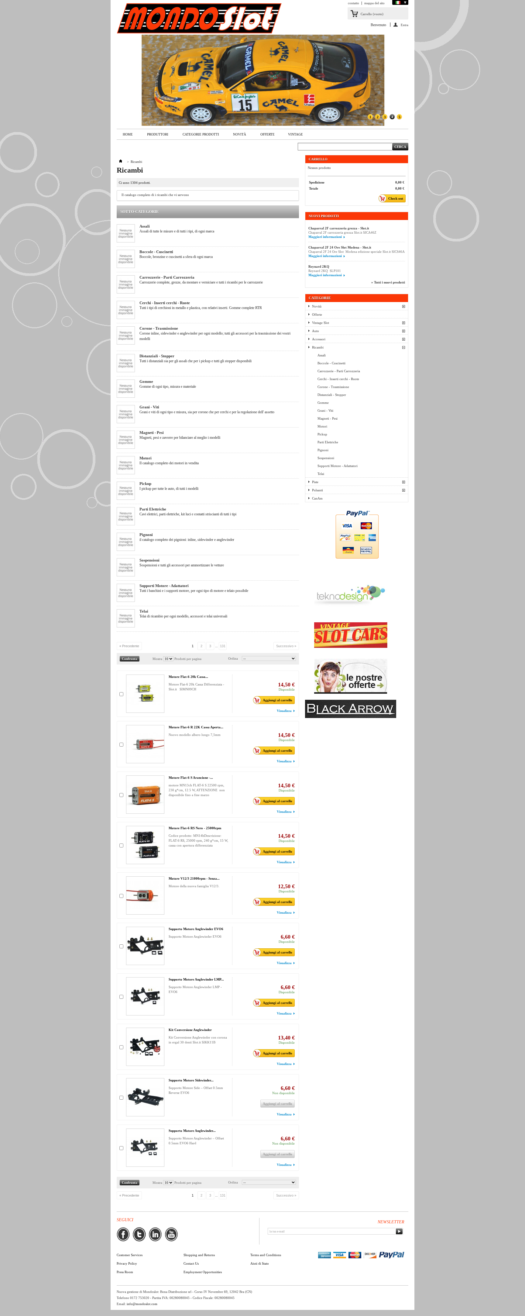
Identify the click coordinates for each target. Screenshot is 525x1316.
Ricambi (318, 347)
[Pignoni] (126, 542)
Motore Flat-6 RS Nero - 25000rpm (195, 828)
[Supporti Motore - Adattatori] (126, 593)
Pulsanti (317, 490)
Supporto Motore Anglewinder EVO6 (196, 929)
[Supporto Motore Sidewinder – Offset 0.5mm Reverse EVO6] (145, 1097)
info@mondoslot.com (142, 1304)
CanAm (317, 498)
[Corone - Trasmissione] (126, 335)
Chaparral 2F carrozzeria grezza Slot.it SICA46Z (342, 232)
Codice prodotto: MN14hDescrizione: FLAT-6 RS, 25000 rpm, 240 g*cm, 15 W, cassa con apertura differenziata (198, 840)
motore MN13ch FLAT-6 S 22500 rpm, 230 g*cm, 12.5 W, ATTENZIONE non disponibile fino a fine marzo (197, 790)
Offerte (267, 134)
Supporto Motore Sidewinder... (191, 1080)
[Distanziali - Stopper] (126, 363)
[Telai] (126, 618)
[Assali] (126, 233)
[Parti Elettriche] (126, 516)
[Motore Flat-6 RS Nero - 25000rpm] (145, 845)
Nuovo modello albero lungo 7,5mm (195, 735)
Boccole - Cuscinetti (156, 251)
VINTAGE (295, 134)
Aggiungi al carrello (277, 700)
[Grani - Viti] (126, 414)
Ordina (233, 658)
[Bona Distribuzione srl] (199, 19)
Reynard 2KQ (318, 266)
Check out (395, 198)
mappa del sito (374, 3)
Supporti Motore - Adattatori (164, 585)
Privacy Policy (127, 1263)
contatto (353, 3)
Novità (236, 135)
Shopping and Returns (199, 1255)
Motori (145, 458)
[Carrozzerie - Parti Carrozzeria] (126, 284)
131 (222, 646)
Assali (144, 226)
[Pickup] (126, 491)
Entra (404, 25)
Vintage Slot (320, 323)
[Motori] (126, 465)
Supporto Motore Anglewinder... (192, 1130)
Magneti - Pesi (151, 432)
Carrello (372, 14)
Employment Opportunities (203, 1272)
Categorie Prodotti (198, 135)
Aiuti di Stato (259, 1263)
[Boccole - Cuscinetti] (126, 259)
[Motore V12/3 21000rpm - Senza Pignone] (145, 895)
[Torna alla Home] (121, 161)
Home (125, 135)
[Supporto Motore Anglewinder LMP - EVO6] (145, 996)
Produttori (154, 135)
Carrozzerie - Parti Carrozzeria (166, 277)
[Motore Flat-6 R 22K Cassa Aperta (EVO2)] (145, 744)
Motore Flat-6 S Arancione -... (191, 777)
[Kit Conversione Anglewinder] (145, 1047)
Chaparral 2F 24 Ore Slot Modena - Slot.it (339, 247)
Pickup (145, 483)
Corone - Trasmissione (158, 328)
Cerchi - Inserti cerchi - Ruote (164, 303)
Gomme (146, 381)
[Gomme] (126, 389)
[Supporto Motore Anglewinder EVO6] (145, 946)
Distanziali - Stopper (156, 356)
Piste (315, 482)
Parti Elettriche (152, 509)
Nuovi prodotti (324, 216)
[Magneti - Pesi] (126, 440)
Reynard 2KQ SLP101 (324, 271)
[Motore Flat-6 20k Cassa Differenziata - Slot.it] (145, 694)
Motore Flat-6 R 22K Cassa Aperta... (196, 727)
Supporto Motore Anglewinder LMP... (196, 979)
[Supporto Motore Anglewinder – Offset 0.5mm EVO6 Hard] (145, 1148)
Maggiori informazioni (325, 237)
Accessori (318, 339)
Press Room (125, 1272)
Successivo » (286, 646)
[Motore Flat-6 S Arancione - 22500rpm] (145, 794)
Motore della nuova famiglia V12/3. (194, 886)
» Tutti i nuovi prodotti (388, 282)
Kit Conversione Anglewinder (190, 1030)
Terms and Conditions (265, 1255)
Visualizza (284, 711)
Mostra (157, 659)
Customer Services (129, 1255)
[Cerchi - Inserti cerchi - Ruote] (126, 310)
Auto (315, 331)
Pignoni (146, 534)
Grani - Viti (149, 407)
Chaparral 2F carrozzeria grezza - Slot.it (338, 228)
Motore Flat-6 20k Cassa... (188, 677)
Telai (143, 611)
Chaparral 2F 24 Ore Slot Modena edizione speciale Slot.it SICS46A (356, 251)
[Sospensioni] (126, 567)
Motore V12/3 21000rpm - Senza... (194, 878)
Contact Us (191, 1263)
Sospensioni (149, 560)
